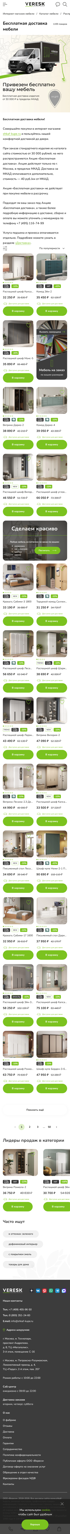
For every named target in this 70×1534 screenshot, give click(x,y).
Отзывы (7, 1426)
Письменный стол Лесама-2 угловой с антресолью (33, 868)
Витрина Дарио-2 (13, 425)
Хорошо (35, 1524)
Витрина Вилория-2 (48, 735)
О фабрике (9, 1420)
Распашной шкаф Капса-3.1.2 (20, 291)
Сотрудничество (12, 1449)
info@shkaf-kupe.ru (22, 1321)
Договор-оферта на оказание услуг (24, 1466)
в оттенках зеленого (21, 1234)
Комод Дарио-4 (45, 425)
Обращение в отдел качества (20, 1472)
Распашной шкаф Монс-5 (18, 358)
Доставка (8, 1431)
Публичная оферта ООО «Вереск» (23, 1461)
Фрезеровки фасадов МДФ (19, 1478)
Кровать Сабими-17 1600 (18, 935)
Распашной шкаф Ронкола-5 (20, 1069)
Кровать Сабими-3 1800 (17, 601)
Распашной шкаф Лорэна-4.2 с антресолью (29, 735)
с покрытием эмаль (20, 1254)
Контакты (8, 1484)
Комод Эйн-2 (44, 291)
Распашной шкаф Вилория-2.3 (21, 492)
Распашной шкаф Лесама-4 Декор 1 (24, 668)
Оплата (7, 1437)
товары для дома (19, 1264)
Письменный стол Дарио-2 (52, 935)
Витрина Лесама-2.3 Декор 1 (20, 802)
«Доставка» (23, 243)
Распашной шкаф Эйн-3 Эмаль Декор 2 (26, 1002)
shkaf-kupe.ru (12, 134)
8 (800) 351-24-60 (19, 1315)
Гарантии (8, 1443)
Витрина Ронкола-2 (14, 1187)
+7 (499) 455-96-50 (20, 1309)
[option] (23, 1181)
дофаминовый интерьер (23, 1244)
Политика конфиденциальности (22, 1455)
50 (49, 1127)
